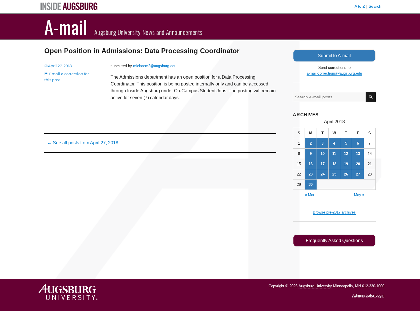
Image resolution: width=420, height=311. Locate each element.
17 (323, 164)
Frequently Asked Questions (334, 240)
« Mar (309, 195)
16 (311, 164)
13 (358, 153)
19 (346, 164)
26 (346, 174)
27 (358, 174)
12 (346, 153)
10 (323, 153)
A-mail (65, 26)
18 (334, 164)
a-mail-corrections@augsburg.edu (334, 73)
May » (359, 195)
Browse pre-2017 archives (334, 212)
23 (311, 174)
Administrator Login (368, 295)
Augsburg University (315, 286)
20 (358, 164)
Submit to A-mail (334, 55)
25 (334, 174)
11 (334, 153)
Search (375, 6)
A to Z (360, 6)
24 (323, 174)
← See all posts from (82, 142)
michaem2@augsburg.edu (154, 66)
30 (311, 184)
